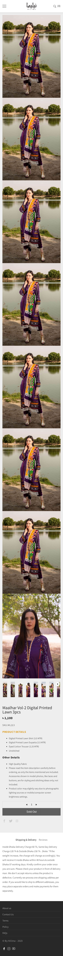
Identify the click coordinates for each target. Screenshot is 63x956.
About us (6, 908)
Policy (5, 926)
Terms (5, 920)
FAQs (4, 932)
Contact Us (8, 914)
